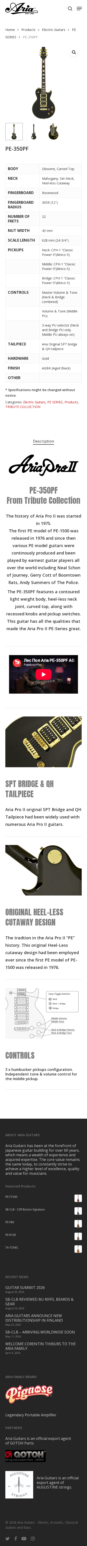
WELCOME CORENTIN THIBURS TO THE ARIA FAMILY (40, 1346)
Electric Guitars (53, 29)
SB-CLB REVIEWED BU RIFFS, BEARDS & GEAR (39, 1301)
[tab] (43, 441)
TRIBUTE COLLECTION (22, 406)
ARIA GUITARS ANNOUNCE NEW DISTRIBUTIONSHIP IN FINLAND (34, 1318)
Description (43, 441)
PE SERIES (55, 402)
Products (28, 29)
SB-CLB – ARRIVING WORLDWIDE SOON (40, 1332)
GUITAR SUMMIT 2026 (25, 1287)
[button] (79, 8)
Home (10, 29)
